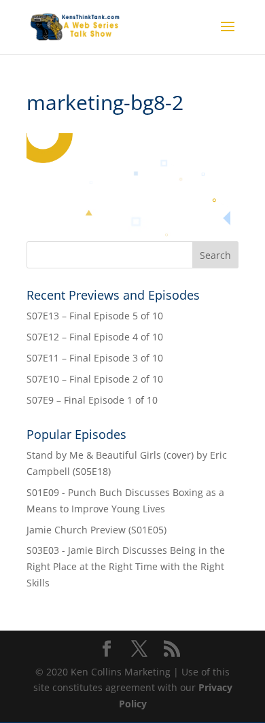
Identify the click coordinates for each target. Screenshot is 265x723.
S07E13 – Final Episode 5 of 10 (94, 315)
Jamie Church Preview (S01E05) (96, 529)
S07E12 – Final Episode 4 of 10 (94, 336)
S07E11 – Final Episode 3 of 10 (94, 357)
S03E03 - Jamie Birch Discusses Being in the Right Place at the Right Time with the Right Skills (125, 566)
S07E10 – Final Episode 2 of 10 (94, 378)
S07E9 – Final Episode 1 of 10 (92, 399)
